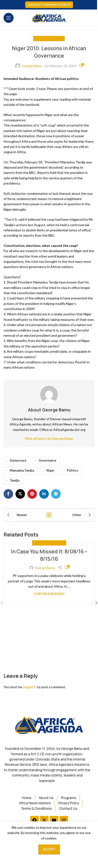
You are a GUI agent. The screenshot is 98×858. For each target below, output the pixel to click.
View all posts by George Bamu (49, 438)
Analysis (42, 38)
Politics (72, 470)
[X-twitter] (44, 820)
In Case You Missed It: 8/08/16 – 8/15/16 (49, 555)
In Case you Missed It (49, 542)
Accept (49, 849)
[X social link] (20, 494)
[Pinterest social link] (32, 494)
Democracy (18, 460)
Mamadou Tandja (22, 470)
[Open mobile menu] (8, 18)
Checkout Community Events (49, 4)
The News (55, 38)
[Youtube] (54, 820)
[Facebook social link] (8, 494)
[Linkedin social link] (44, 494)
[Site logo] (49, 17)
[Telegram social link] (56, 494)
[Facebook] (34, 820)
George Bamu (31, 66)
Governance (47, 460)
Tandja (14, 480)
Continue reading (49, 594)
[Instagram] (63, 820)
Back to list (49, 515)
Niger (50, 470)
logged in (29, 687)
